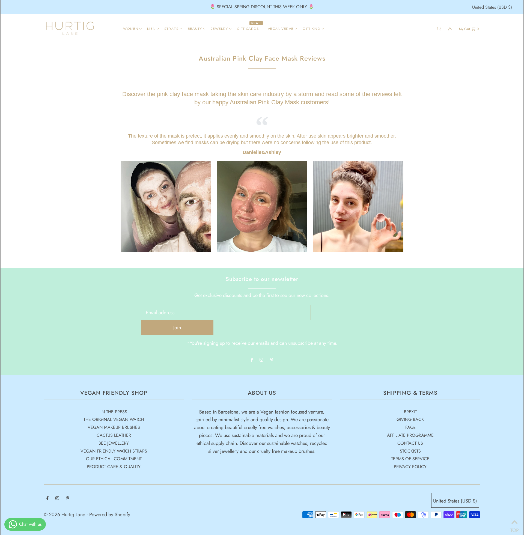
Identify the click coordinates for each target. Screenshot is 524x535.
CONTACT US (410, 443)
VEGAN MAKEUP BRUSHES (114, 427)
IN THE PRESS (113, 412)
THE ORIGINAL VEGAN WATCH (114, 419)
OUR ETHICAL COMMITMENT (114, 459)
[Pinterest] (271, 360)
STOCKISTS (410, 451)
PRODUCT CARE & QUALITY (114, 466)
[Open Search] (439, 28)
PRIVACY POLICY (410, 466)
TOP (514, 528)
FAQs (410, 427)
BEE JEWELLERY (114, 443)
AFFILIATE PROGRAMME (410, 435)
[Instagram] (261, 360)
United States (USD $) (492, 7)
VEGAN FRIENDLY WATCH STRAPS (114, 451)
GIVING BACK (410, 419)
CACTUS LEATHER (114, 435)
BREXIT (410, 412)
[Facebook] (252, 360)
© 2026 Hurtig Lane (65, 514)
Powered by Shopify (109, 514)
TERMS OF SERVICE (410, 459)
